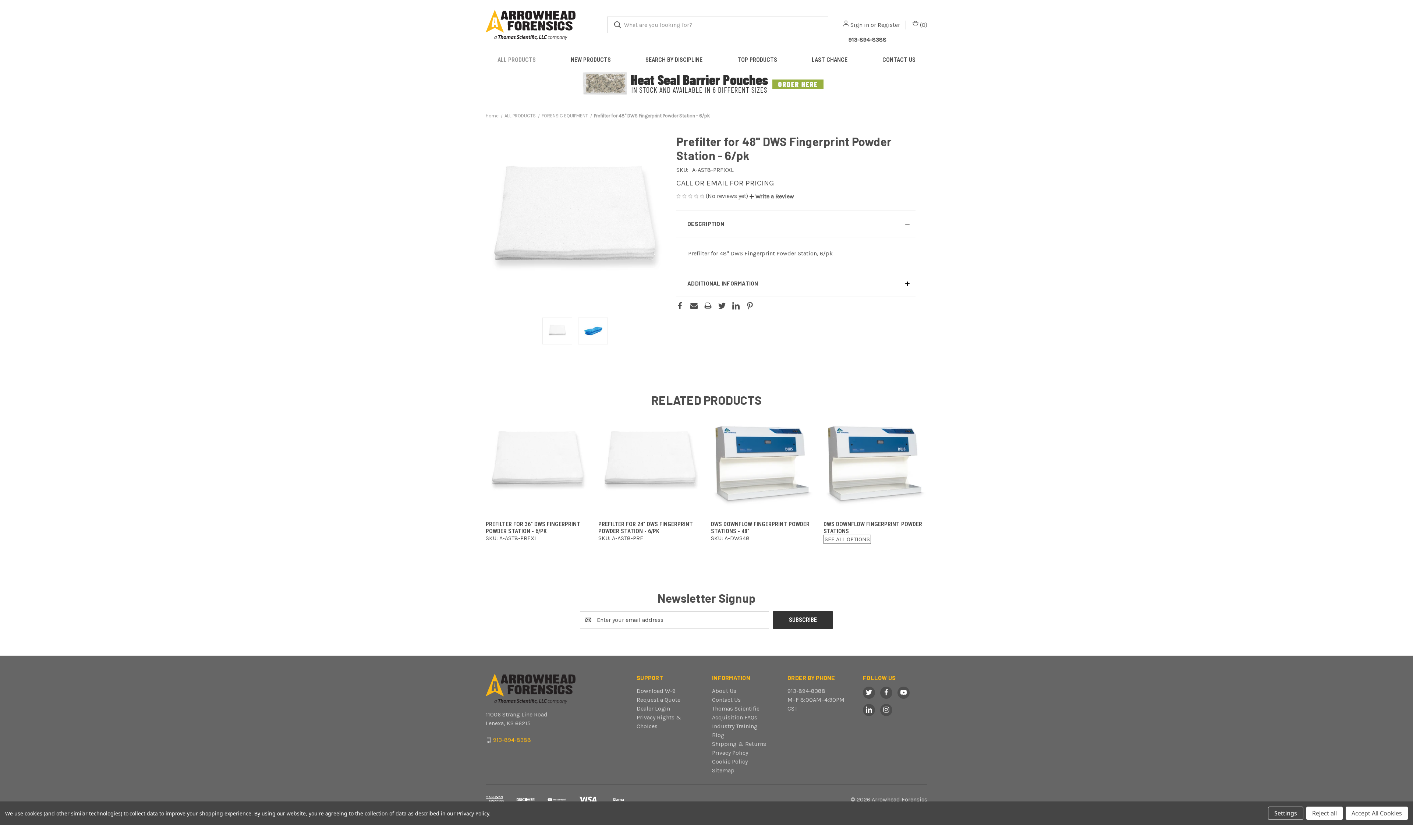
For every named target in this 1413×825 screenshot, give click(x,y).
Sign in (859, 24)
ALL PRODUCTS (516, 59)
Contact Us (726, 699)
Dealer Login (653, 708)
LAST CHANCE (829, 59)
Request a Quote (658, 699)
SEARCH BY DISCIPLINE (673, 59)
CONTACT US (899, 59)
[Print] (708, 305)
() (922, 24)
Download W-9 (656, 690)
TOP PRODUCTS (757, 59)
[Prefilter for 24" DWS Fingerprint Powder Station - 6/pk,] (650, 464)
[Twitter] (722, 305)
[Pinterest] (750, 305)
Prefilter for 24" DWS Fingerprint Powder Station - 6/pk (645, 528)
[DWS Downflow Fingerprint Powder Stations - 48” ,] (762, 464)
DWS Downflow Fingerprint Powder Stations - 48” (760, 528)
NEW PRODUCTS (591, 59)
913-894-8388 (867, 39)
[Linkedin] (736, 305)
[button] (706, 84)
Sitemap (723, 770)
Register (889, 24)
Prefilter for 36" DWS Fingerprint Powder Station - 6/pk (533, 528)
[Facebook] (680, 305)
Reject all (1324, 813)
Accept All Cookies (1377, 813)
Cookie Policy (730, 761)
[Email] (694, 305)
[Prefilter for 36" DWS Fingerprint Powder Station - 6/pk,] (537, 464)
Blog (718, 735)
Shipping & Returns (739, 743)
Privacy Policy (730, 752)
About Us (724, 690)
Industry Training (735, 726)
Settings (1285, 813)
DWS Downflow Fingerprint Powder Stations (873, 528)
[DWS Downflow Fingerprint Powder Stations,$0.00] (875, 464)
